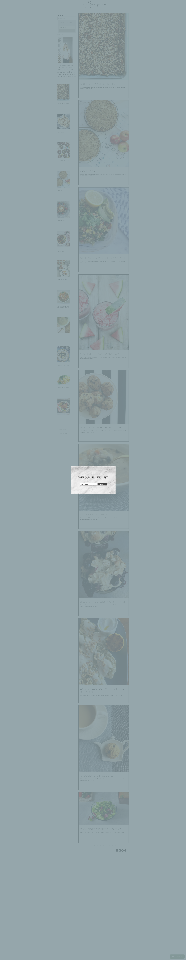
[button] (117, 467)
